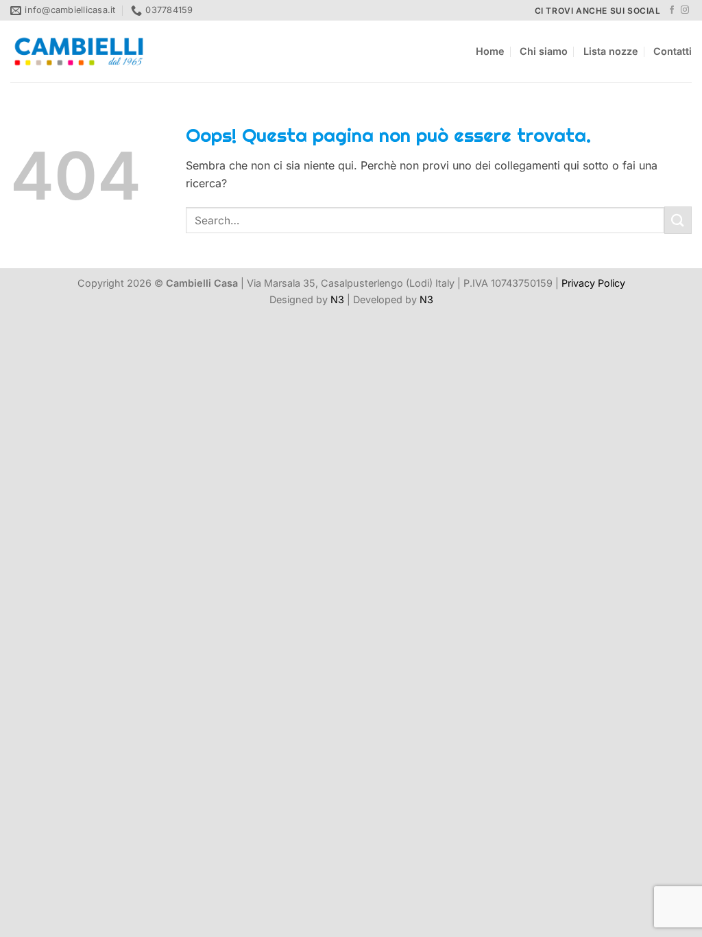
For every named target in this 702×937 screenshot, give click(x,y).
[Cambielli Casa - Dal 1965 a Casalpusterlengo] (78, 51)
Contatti (672, 51)
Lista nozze (610, 51)
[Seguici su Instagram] (685, 10)
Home (490, 51)
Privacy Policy (593, 283)
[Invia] (678, 219)
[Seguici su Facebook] (672, 10)
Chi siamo (544, 51)
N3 (337, 299)
